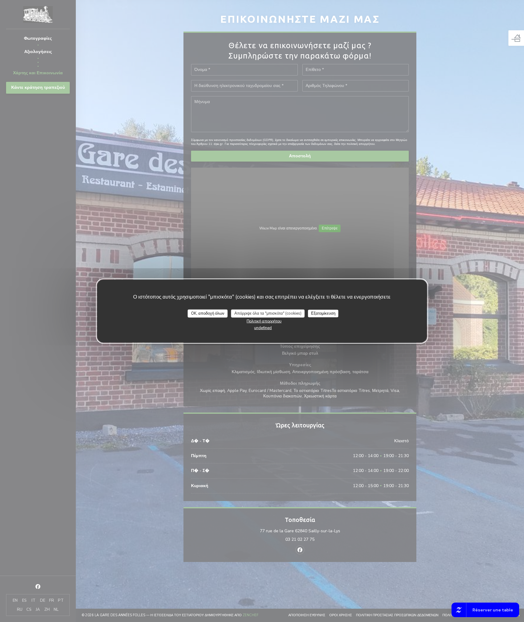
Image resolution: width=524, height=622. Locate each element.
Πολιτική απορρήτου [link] (264, 321)
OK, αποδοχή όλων (207, 313)
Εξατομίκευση (323, 313)
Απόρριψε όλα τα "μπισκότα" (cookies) (267, 313)
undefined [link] (263, 328)
